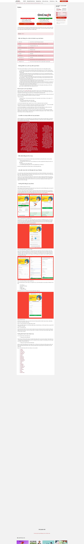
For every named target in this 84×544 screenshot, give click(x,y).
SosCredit (22, 369)
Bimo (21, 363)
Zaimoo (21, 371)
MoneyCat (22, 358)
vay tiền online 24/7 (27, 90)
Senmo (21, 355)
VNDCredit (22, 353)
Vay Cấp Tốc (22, 352)
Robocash (22, 356)
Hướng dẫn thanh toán (31, 1)
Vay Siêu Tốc (22, 366)
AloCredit (21, 365)
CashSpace (22, 367)
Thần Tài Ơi (22, 351)
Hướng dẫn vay (38, 1)
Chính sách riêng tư (63, 20)
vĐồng (21, 349)
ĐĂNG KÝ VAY (44, 23)
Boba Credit (22, 372)
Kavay (21, 368)
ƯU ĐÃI (24, 1)
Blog (56, 1)
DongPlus (21, 364)
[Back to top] (83, 534)
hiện (22, 33)
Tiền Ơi (21, 354)
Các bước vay (52, 1)
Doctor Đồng (22, 359)
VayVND (21, 350)
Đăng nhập (64, 1)
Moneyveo (22, 357)
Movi (21, 370)
